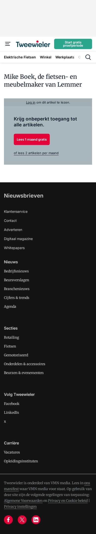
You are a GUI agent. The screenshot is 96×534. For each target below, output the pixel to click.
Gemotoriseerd (16, 355)
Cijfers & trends (16, 297)
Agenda (10, 306)
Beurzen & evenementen (24, 373)
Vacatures (12, 452)
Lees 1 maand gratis (32, 139)
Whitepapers (14, 248)
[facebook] (8, 519)
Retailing (11, 337)
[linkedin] (36, 519)
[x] (22, 519)
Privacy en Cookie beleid (68, 500)
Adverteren (13, 229)
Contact (10, 220)
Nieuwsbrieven (23, 195)
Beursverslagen (16, 280)
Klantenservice (16, 211)
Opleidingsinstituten (21, 461)
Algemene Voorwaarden (23, 500)
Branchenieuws (17, 289)
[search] (88, 57)
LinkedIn (11, 412)
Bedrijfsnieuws (16, 271)
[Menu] (8, 44)
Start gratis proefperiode (73, 43)
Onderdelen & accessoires (24, 364)
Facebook (11, 403)
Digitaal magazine (18, 239)
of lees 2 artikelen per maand (36, 153)
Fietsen (10, 346)
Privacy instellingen (20, 506)
